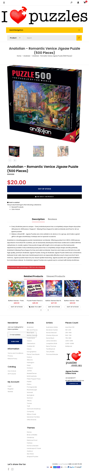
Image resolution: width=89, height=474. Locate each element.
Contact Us (73, 383)
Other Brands (31, 420)
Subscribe (15, 341)
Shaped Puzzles (32, 457)
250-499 (68, 333)
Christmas (30, 437)
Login (9, 386)
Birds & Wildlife (32, 435)
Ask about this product (45, 197)
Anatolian (10, 174)
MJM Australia (32, 376)
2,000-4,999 (69, 343)
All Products (12, 374)
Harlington (30, 362)
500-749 (68, 335)
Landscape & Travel (34, 448)
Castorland (31, 338)
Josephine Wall (51, 343)
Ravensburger (32, 390)
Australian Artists (52, 327)
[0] (85, 2)
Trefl (28, 406)
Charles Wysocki (52, 335)
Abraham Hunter (52, 330)
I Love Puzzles (63, 464)
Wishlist (10, 392)
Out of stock (16, 209)
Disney (29, 432)
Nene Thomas (51, 346)
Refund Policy (12, 359)
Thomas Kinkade (52, 354)
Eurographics (31, 352)
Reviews (52, 219)
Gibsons (30, 360)
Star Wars (30, 454)
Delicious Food (32, 440)
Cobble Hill (31, 346)
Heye (29, 365)
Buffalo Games (32, 335)
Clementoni (31, 343)
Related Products (33, 276)
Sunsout (30, 398)
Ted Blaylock (50, 349)
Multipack (68, 346)
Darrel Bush (50, 338)
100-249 (68, 330)
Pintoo (29, 384)
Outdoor (30, 451)
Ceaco (29, 341)
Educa (29, 349)
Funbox (29, 357)
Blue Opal (30, 333)
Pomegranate (32, 387)
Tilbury (29, 401)
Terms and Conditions (15, 353)
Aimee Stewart (51, 333)
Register (11, 389)
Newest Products (17, 207)
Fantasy (29, 443)
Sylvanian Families (33, 417)
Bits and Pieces (32, 330)
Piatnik (29, 382)
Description (38, 219)
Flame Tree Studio (33, 354)
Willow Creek (31, 414)
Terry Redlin (50, 352)
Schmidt (30, 392)
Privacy (10, 356)
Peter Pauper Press (33, 379)
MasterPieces (32, 373)
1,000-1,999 (69, 341)
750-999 (68, 338)
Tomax (29, 403)
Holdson (30, 368)
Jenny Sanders (51, 341)
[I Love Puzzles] (44, 16)
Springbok (30, 395)
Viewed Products (55, 276)
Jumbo (29, 371)
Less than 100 (69, 327)
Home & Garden (32, 446)
